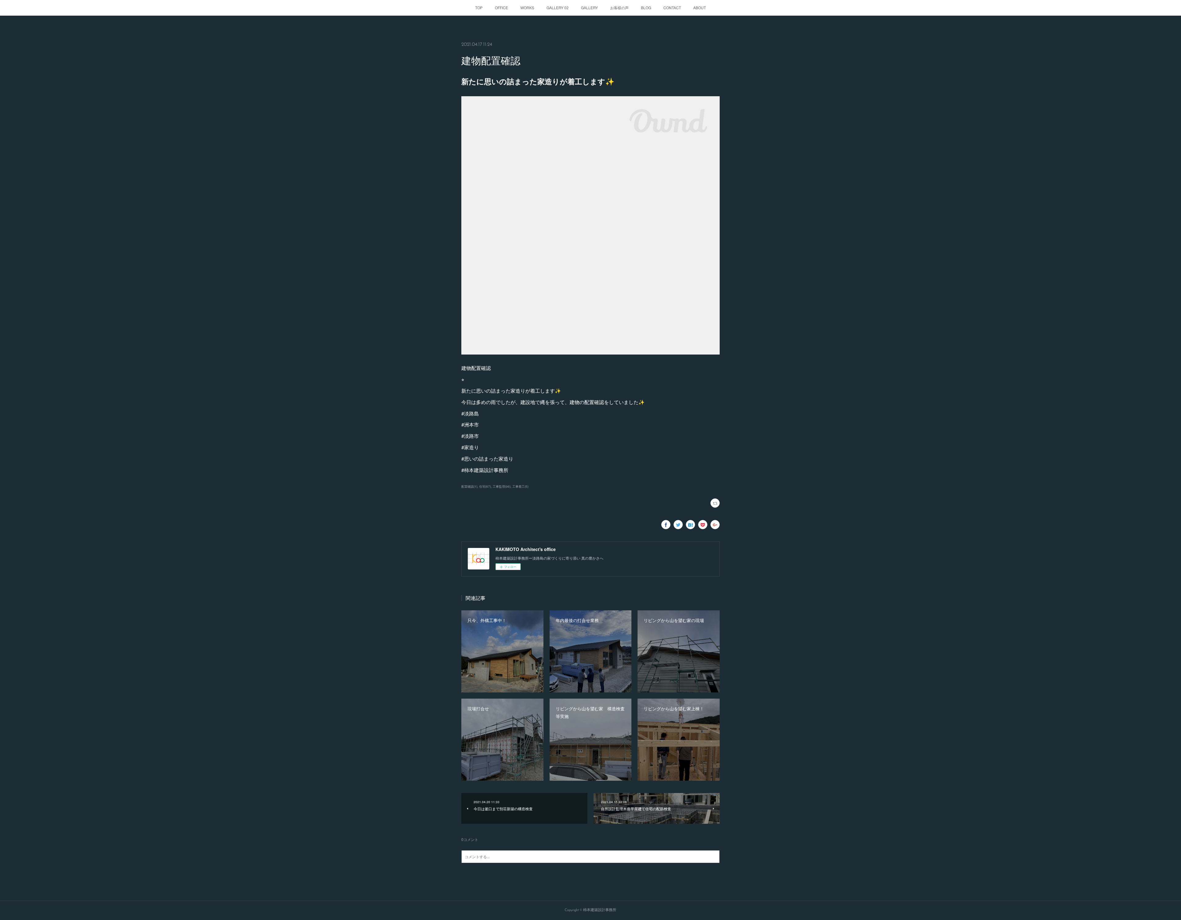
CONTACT (672, 7)
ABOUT (699, 7)
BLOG (646, 7)
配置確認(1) (469, 486)
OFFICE (501, 7)
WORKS (527, 7)
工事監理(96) (502, 486)
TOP (479, 7)
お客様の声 (619, 7)
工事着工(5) (520, 486)
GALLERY (589, 7)
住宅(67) (485, 486)
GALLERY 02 (558, 7)
